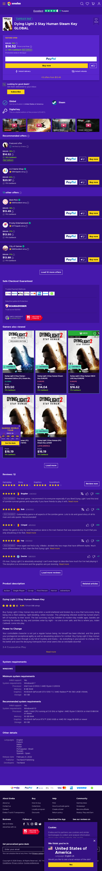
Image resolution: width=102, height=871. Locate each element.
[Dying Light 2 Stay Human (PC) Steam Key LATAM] (51, 413)
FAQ (54, 803)
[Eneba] (14, 4)
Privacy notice (37, 853)
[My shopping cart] (93, 3)
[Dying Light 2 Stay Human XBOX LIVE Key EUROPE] (83, 348)
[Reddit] (40, 823)
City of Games (15, 246)
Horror (54, 591)
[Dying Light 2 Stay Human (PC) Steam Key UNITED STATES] (18, 413)
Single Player (19, 591)
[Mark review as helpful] (87, 494)
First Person (42, 591)
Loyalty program (38, 809)
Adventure (65, 591)
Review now (92, 484)
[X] (28, 823)
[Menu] (3, 3)
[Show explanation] (27, 172)
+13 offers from (51, 77)
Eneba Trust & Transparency (14, 812)
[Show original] (82, 494)
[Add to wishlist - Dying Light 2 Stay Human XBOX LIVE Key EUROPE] (95, 335)
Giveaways (80, 806)
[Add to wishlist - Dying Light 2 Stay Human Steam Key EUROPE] (62, 335)
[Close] (94, 841)
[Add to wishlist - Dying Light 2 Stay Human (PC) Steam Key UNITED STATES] (29, 399)
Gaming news (81, 803)
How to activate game (60, 806)
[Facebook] (24, 823)
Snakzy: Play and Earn (84, 812)
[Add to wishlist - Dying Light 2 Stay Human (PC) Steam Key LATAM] (62, 399)
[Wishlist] (87, 3)
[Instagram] (32, 823)
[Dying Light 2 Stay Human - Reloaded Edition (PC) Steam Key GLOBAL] (18, 348)
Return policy (57, 812)
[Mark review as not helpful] (92, 494)
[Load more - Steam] (54, 102)
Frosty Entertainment (18, 223)
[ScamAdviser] (16, 306)
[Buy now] (51, 59)
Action (7, 591)
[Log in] (99, 3)
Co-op (30, 591)
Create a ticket (57, 809)
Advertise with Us (9, 827)
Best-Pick (13, 200)
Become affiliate (82, 809)
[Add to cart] (93, 65)
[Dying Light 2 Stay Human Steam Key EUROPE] (51, 348)
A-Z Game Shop (16, 169)
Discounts (35, 812)
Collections (36, 806)
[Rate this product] (11, 605)
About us (6, 803)
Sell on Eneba (8, 824)
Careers (6, 809)
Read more (51, 652)
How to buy (36, 803)
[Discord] (36, 823)
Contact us (7, 806)
